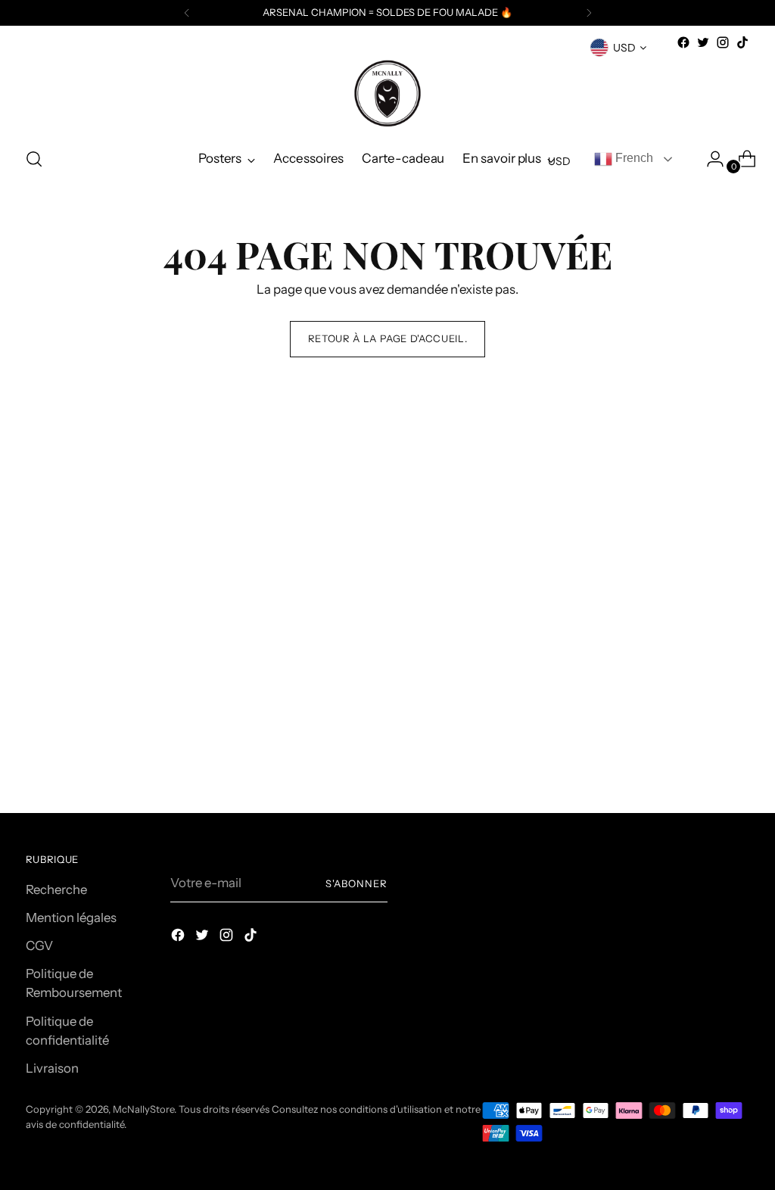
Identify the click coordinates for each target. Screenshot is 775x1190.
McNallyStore (143, 1109)
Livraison (52, 1068)
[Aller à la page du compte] (709, 159)
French (632, 157)
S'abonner (356, 883)
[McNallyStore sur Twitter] (703, 42)
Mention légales (71, 917)
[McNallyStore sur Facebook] (683, 42)
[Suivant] (588, 13)
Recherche (56, 889)
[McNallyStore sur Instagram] (723, 42)
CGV (39, 945)
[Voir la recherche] (34, 159)
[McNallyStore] (387, 93)
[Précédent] (187, 13)
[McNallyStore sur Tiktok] (742, 42)
